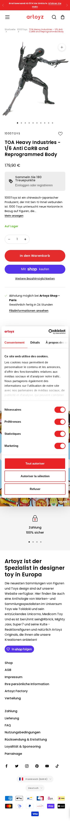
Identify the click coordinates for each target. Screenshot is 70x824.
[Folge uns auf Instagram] (27, 766)
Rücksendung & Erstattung (26, 739)
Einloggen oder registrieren (34, 185)
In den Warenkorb (35, 255)
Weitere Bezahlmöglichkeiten (35, 279)
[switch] (60, 422)
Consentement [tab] (14, 342)
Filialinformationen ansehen (28, 311)
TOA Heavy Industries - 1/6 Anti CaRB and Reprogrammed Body (46, 30)
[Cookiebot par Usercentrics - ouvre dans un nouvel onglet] (49, 331)
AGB (8, 670)
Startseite (10, 29)
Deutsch (33, 788)
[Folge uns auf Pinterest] (37, 766)
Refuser (35, 489)
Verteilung (13, 698)
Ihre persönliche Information (27, 684)
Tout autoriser (35, 463)
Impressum (13, 677)
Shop (9, 663)
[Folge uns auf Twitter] (17, 766)
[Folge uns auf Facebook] (7, 766)
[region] (35, 524)
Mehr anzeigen (14, 215)
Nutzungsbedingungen (22, 732)
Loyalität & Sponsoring (23, 746)
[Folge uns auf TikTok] (57, 766)
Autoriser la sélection (35, 476)
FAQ (8, 725)
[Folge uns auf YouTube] (47, 766)
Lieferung (12, 718)
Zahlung (11, 711)
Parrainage (13, 753)
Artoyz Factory (16, 691)
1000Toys (22, 29)
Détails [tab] (35, 342)
